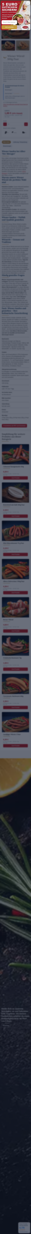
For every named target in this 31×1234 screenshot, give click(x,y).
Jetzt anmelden (9, 27)
